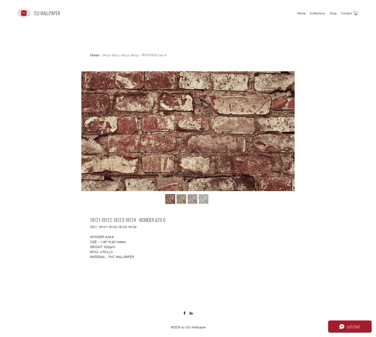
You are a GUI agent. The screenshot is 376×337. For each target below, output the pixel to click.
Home (94, 55)
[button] (356, 13)
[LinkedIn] (191, 313)
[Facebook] (184, 313)
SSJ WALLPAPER (47, 13)
